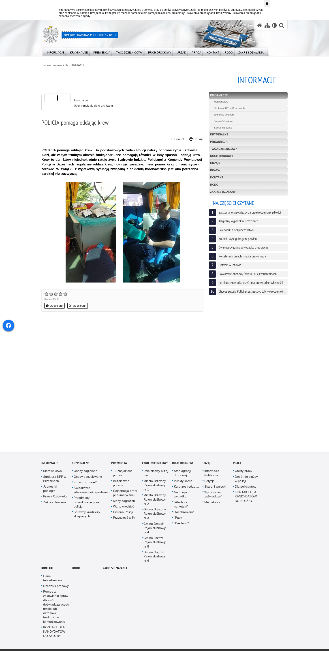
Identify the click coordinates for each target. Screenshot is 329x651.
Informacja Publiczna (211, 475)
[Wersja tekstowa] (274, 25)
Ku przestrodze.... (186, 488)
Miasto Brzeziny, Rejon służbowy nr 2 (155, 501)
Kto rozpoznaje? (85, 484)
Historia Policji (123, 513)
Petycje (209, 482)
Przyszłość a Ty (124, 519)
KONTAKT (216, 177)
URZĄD (215, 163)
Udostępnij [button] (56, 305)
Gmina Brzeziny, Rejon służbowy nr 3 (155, 515)
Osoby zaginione (85, 472)
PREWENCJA (219, 141)
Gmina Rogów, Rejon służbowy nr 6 (154, 558)
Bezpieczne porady (121, 484)
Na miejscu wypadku (182, 496)
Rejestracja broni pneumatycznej (125, 495)
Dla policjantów (245, 488)
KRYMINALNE (219, 134)
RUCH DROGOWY (221, 156)
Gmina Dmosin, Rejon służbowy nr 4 (154, 529)
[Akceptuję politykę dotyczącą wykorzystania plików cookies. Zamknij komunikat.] (267, 3)
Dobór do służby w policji (246, 480)
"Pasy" (178, 519)
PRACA (215, 170)
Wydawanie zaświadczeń (213, 496)
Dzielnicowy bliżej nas (155, 475)
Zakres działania (223, 127)
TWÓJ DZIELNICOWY (223, 148)
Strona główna (51, 65)
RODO (214, 184)
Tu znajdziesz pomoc (122, 475)
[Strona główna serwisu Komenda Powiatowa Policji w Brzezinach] (259, 25)
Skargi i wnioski (215, 488)
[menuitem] (55, 51)
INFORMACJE (75, 65)
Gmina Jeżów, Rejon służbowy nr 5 (154, 544)
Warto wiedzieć (123, 508)
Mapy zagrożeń (124, 502)
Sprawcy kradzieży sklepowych (87, 516)
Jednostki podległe (224, 114)
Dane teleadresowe (52, 580)
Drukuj (198, 139)
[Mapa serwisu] (267, 25)
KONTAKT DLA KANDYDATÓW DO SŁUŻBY (246, 498)
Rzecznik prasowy (56, 587)
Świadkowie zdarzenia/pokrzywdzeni (91, 491)
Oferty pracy (243, 472)
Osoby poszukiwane (88, 478)
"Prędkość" (181, 525)
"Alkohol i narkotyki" (181, 506)
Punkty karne (183, 482)
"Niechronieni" (184, 513)
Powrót (179, 139)
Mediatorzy (212, 503)
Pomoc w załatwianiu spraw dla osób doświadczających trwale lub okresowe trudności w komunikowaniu (56, 608)
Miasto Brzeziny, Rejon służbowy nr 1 (155, 487)
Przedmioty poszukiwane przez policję (87, 504)
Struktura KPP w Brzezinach (229, 108)
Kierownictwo (221, 101)
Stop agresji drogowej (182, 475)
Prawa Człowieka (223, 121)
